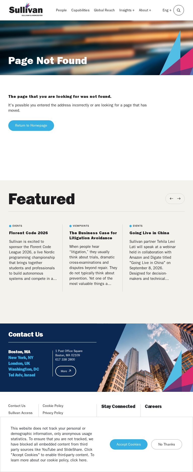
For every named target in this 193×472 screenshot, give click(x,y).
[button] (178, 10)
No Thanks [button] (166, 444)
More (64, 371)
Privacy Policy (53, 413)
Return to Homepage (31, 125)
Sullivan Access (20, 413)
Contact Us (16, 406)
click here (78, 460)
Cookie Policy (53, 406)
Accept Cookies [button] (129, 444)
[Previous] (171, 198)
